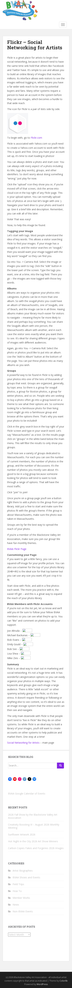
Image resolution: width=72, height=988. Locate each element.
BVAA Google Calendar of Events (26, 793)
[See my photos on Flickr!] (27, 630)
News (16, 904)
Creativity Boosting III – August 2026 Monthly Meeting (33, 826)
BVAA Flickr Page (16, 549)
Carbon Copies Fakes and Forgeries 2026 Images (36, 848)
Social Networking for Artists (23, 742)
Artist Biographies (23, 870)
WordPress (42, 984)
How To (17, 891)
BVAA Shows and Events (26, 877)
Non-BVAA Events (23, 911)
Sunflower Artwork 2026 (21, 834)
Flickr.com (36, 137)
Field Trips (18, 884)
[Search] (60, 766)
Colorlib (64, 980)
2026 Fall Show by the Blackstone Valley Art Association (32, 816)
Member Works (21, 897)
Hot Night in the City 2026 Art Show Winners (33, 841)
